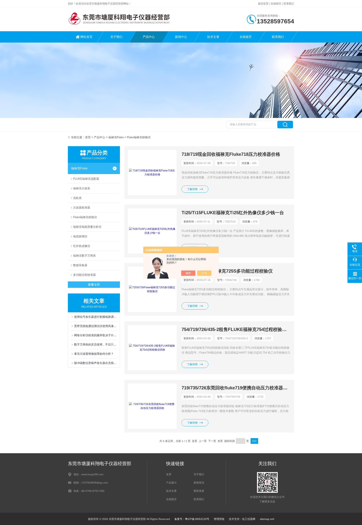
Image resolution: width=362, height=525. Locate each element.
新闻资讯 (199, 482)
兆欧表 (77, 197)
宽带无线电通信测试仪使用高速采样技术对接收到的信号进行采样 (95, 326)
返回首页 (263, 3)
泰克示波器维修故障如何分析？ (94, 353)
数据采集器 (80, 265)
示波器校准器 (81, 207)
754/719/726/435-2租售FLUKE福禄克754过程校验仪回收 (236, 329)
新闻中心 (181, 36)
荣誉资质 (199, 490)
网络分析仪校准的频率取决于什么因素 (95, 335)
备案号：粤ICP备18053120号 (191, 518)
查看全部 (94, 284)
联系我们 (289, 3)
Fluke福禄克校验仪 (85, 217)
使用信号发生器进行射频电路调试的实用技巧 (95, 316)
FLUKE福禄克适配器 (86, 178)
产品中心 (149, 36)
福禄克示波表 (81, 188)
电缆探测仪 (80, 236)
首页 (88, 137)
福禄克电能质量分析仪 (87, 226)
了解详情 (192, 189)
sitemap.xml (267, 518)
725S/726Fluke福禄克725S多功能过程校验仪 (227, 271)
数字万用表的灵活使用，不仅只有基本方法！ (95, 344)
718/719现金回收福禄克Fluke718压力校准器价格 (231, 154)
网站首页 (86, 36)
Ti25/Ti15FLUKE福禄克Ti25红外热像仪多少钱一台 (233, 212)
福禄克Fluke (116, 137)
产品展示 (171, 482)
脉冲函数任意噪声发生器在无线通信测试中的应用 (95, 363)
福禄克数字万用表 (84, 255)
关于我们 (116, 36)
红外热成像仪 (81, 246)
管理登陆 (219, 518)
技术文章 (213, 36)
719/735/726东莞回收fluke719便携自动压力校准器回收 (236, 387)
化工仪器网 (248, 518)
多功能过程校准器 (84, 274)
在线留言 (276, 3)
